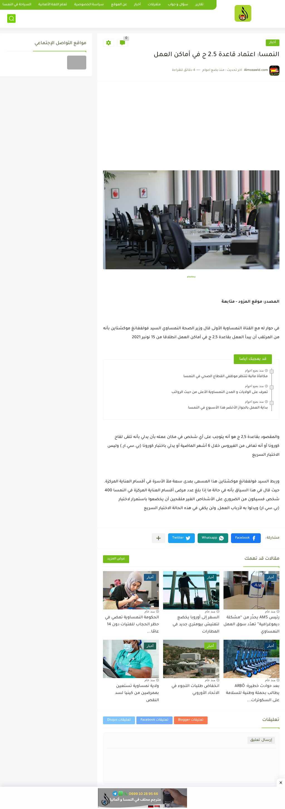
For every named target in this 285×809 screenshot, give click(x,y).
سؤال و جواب (178, 5)
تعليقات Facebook (154, 720)
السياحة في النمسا (17, 5)
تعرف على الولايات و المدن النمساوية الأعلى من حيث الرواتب (219, 392)
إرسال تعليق (261, 740)
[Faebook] (76, 62)
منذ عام (270, 611)
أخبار (137, 5)
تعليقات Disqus (119, 720)
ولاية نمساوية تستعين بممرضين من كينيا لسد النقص (137, 693)
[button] (246, 538)
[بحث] (11, 18)
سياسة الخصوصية (89, 5)
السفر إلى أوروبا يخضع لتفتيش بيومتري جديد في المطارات (196, 625)
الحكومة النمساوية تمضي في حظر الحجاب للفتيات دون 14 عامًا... (132, 625)
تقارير (199, 5)
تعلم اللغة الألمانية (52, 5)
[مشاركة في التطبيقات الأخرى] (158, 538)
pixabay (191, 277)
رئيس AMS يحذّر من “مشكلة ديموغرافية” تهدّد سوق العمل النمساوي (251, 625)
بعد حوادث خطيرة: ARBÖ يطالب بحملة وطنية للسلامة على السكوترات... (252, 693)
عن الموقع (119, 5)
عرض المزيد (116, 559)
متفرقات (154, 5)
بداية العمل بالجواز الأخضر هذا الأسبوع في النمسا (228, 408)
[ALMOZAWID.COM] (243, 13)
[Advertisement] (191, 129)
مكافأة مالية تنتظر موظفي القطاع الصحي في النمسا (225, 377)
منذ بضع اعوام (254, 370)
